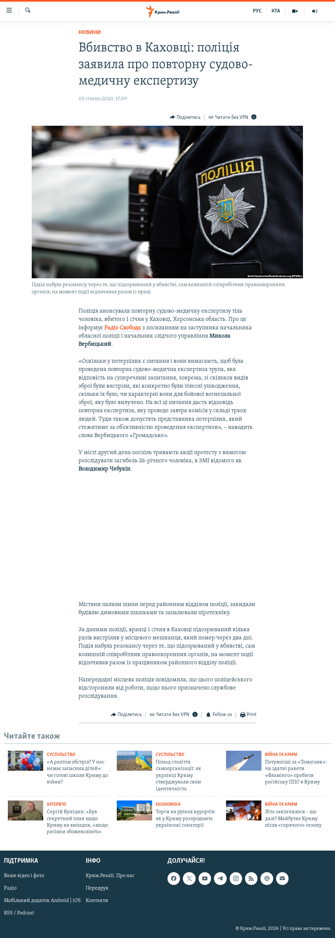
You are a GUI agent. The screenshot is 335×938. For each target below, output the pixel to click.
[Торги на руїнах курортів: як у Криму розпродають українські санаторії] (134, 810)
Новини (90, 33)
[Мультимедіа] (295, 11)
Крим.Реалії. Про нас (110, 875)
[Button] (185, 117)
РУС (257, 11)
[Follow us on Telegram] (220, 878)
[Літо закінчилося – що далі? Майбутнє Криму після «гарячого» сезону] (243, 810)
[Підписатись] (282, 878)
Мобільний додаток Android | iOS (42, 900)
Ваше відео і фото (24, 875)
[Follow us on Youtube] (205, 878)
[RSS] (251, 878)
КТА (276, 11)
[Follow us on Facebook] (174, 878)
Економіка (168, 804)
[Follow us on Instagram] (236, 878)
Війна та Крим (281, 754)
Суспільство (61, 754)
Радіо (10, 888)
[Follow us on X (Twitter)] (189, 878)
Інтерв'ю (56, 804)
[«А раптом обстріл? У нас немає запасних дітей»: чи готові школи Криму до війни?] (25, 761)
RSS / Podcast (19, 913)
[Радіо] (315, 11)
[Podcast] (266, 878)
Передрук (97, 888)
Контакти (97, 900)
